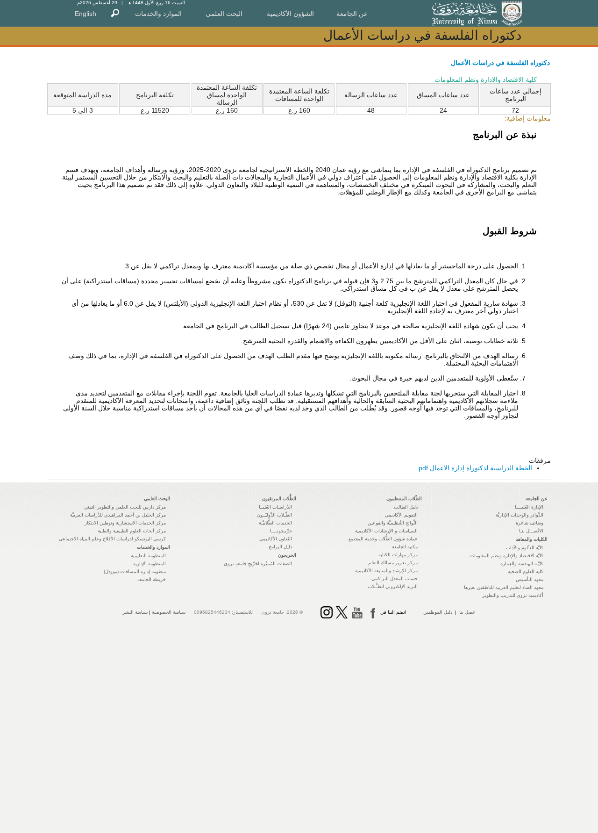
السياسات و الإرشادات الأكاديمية (386, 530)
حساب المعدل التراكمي (394, 578)
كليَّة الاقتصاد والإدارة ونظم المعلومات (506, 555)
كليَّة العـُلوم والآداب (524, 547)
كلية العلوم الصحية (525, 571)
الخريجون (287, 555)
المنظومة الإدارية (149, 563)
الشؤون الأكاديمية (290, 13)
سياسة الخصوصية (168, 612)
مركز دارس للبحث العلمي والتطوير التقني (125, 507)
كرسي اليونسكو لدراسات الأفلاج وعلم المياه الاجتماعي (112, 538)
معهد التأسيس (529, 579)
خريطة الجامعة (151, 579)
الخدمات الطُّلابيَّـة (275, 522)
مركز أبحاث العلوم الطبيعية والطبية (132, 530)
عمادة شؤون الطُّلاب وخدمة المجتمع (383, 538)
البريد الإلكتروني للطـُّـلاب (393, 586)
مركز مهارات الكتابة (398, 554)
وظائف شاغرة (529, 522)
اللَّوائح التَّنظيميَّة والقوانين (393, 522)
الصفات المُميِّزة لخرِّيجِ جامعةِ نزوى (258, 563)
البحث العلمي (224, 13)
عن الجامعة (352, 13)
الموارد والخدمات (158, 13)
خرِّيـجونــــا (281, 530)
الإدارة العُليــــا (529, 507)
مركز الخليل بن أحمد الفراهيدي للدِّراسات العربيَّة (118, 514)
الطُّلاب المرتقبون (279, 498)
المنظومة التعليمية (148, 555)
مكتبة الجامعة (405, 546)
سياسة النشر (135, 612)
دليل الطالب (406, 507)
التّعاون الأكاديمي (275, 538)
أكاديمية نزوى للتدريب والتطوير (512, 595)
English (85, 13)
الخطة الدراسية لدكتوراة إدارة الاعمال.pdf (475, 468)
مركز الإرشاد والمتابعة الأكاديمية (386, 570)
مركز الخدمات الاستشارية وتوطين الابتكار (125, 522)
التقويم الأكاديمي (401, 514)
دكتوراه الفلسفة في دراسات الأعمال (500, 62)
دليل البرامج (280, 546)
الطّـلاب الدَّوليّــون (274, 514)
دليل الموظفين (437, 612)
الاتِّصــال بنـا (531, 530)
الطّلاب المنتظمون (404, 498)
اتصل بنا (467, 612)
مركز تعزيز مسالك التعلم (393, 562)
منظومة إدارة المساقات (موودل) (135, 571)
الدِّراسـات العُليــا (275, 507)
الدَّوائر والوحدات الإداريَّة (519, 514)
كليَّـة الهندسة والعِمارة (521, 563)
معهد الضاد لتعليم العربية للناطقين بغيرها (503, 587)
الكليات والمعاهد (532, 539)
